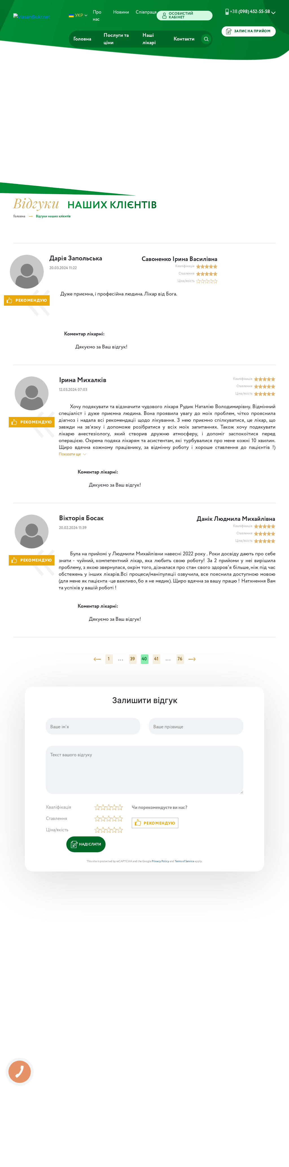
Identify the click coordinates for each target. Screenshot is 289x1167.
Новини (121, 12)
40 (144, 659)
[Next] (192, 659)
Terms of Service (184, 861)
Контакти (184, 39)
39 (132, 659)
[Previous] (97, 659)
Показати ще (70, 454)
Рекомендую (159, 823)
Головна (82, 39)
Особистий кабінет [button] (181, 15)
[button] (247, 11)
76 (180, 659)
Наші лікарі (149, 39)
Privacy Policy (160, 861)
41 (156, 659)
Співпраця (146, 12)
